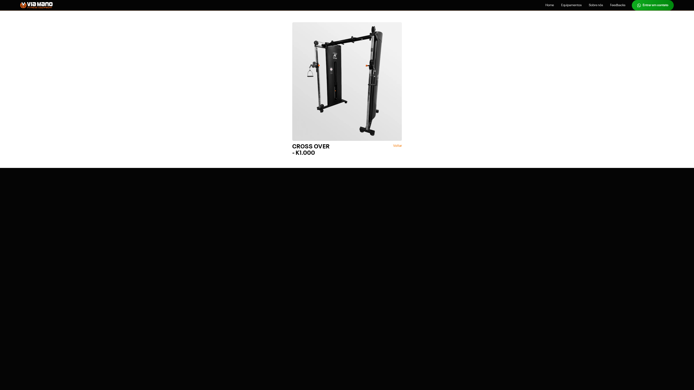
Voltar (397, 146)
